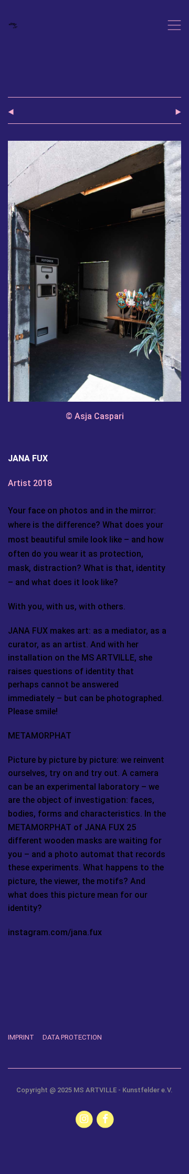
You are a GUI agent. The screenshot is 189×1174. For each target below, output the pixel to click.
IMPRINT (21, 1037)
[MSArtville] (13, 25)
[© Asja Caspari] (94, 148)
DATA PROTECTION (72, 1037)
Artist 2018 (30, 483)
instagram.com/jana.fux (55, 932)
